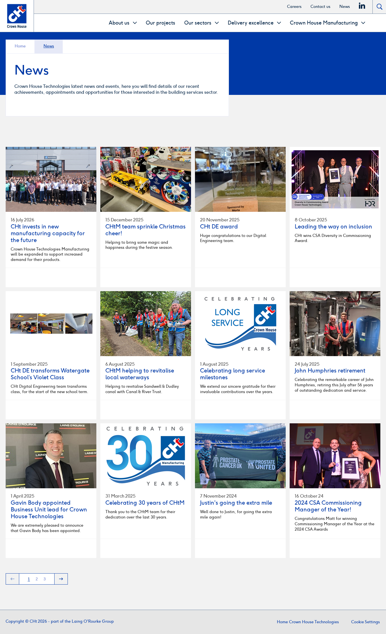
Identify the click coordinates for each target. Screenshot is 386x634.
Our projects (160, 23)
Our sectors (198, 23)
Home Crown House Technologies (308, 622)
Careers (294, 6)
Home (20, 46)
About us (120, 23)
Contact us (320, 6)
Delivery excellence (251, 23)
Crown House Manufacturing (324, 23)
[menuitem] (294, 6)
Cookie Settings (365, 622)
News (344, 6)
